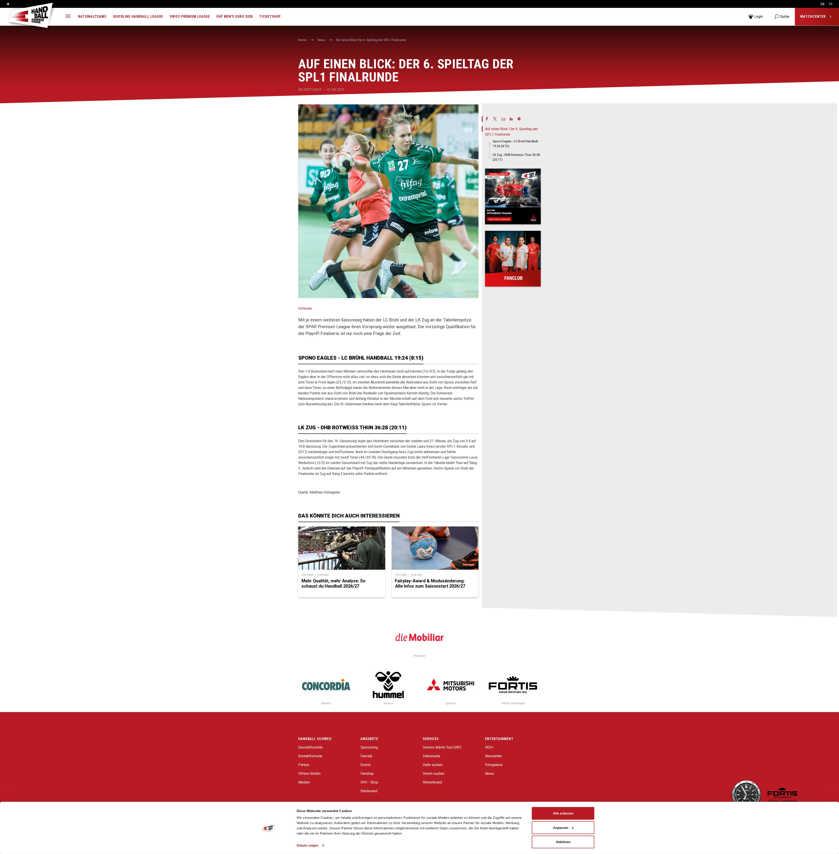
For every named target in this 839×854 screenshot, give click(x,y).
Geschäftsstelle (310, 747)
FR (830, 4)
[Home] (6, 4)
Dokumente (431, 756)
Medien (304, 782)
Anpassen (560, 827)
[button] (68, 17)
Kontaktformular (310, 756)
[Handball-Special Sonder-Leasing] (513, 196)
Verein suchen (433, 773)
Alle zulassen (563, 813)
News (489, 773)
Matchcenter (813, 16)
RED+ (489, 747)
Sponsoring (369, 747)
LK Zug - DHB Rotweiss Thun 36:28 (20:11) (516, 157)
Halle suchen (432, 765)
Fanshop (367, 773)
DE (823, 4)
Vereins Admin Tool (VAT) (442, 747)
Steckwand (369, 791)
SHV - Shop (369, 782)
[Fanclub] (513, 258)
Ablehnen (563, 842)
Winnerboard (432, 782)
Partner (303, 765)
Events (366, 765)
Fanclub (366, 756)
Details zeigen (307, 845)
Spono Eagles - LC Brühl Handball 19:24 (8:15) (515, 144)
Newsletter (493, 756)
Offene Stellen (309, 773)
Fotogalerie (494, 765)
